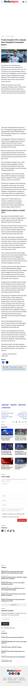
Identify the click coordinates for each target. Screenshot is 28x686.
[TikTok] (18, 673)
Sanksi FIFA (13, 404)
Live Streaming (22, 679)
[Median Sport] (11, 1)
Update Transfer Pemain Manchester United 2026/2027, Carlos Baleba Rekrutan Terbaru (12, 572)
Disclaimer (21, 678)
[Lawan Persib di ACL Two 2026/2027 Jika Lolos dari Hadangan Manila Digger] (7, 446)
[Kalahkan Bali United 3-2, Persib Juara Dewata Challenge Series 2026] (21, 432)
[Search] (26, 2)
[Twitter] (13, 673)
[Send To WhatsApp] (25, 422)
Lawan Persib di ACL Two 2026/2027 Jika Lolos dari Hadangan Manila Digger (6, 453)
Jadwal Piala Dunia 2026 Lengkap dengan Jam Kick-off (13, 652)
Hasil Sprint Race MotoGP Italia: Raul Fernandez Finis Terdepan (22, 415)
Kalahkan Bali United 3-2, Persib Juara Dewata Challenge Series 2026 (21, 438)
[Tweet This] (16, 422)
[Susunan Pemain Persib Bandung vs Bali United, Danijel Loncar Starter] (21, 446)
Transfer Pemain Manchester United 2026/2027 (13, 657)
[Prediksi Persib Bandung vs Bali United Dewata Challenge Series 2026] (7, 461)
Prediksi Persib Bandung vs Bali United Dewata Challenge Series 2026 (7, 467)
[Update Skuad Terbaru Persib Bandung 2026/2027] (21, 461)
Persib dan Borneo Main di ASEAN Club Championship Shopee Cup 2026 (7, 415)
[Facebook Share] (13, 422)
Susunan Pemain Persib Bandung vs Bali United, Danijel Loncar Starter (21, 453)
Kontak (15, 678)
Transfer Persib (6, 407)
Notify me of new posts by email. (10, 517)
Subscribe (5, 623)
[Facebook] (10, 673)
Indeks (4, 679)
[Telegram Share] (22, 422)
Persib (10, 65)
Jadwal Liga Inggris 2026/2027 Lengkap (11, 647)
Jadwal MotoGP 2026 (6, 661)
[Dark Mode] (23, 2)
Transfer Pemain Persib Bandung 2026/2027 (12, 637)
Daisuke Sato (5, 404)
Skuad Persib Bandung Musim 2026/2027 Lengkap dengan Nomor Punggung (7, 438)
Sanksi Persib (21, 404)
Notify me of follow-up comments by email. (13, 514)
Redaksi (10, 678)
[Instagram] (15, 673)
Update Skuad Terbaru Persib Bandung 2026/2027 (20, 467)
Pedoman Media (12, 679)
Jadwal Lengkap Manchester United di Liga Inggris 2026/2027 (14, 642)
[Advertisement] (14, 19)
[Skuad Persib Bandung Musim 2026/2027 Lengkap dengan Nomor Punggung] (7, 432)
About (4, 678)
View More (13, 604)
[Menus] (2, 1)
